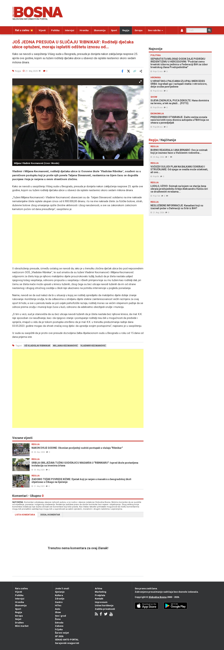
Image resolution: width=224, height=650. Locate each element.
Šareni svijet (62, 632)
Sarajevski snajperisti (67, 643)
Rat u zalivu (21, 588)
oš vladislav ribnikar (37, 345)
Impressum (101, 602)
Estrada (59, 622)
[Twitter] (105, 614)
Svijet (18, 619)
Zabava (59, 626)
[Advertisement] (78, 238)
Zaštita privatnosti (105, 609)
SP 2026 (59, 636)
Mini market (21, 626)
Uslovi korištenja (104, 605)
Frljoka (59, 629)
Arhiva (98, 588)
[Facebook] (101, 614)
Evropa (138, 30)
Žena (58, 619)
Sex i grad (60, 615)
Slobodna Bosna (158, 597)
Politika (55, 30)
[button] (140, 81)
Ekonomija (100, 30)
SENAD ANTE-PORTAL (67, 639)
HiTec (58, 605)
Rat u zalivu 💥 (24, 30)
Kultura (59, 595)
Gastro (58, 602)
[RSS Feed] (96, 614)
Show (58, 612)
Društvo (19, 622)
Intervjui (69, 30)
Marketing (100, 591)
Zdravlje (59, 598)
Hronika (84, 30)
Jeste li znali (62, 588)
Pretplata (100, 595)
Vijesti (42, 30)
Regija (125, 30)
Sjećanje (60, 591)
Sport (114, 30)
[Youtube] (111, 614)
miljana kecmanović (65, 345)
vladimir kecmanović (93, 345)
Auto (57, 609)
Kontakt (99, 598)
